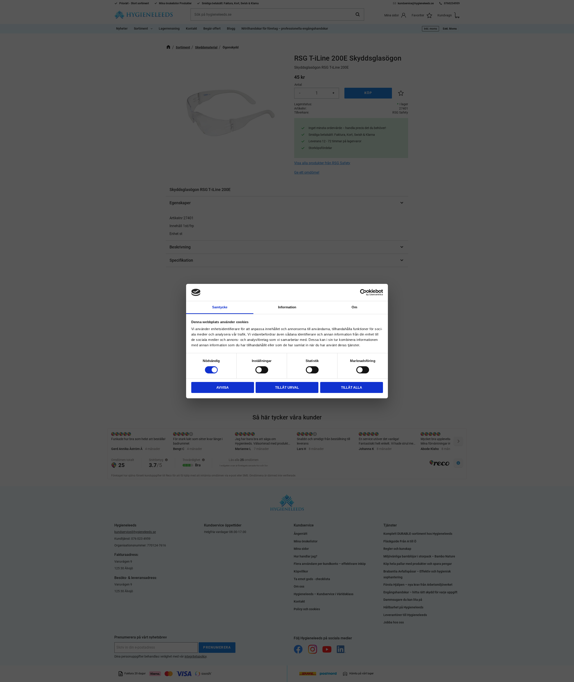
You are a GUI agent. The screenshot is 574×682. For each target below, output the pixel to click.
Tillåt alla (351, 387)
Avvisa (222, 387)
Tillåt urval (287, 387)
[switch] (261, 369)
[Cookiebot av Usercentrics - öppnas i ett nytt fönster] (363, 292)
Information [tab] (287, 307)
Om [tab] (354, 307)
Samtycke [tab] (219, 307)
